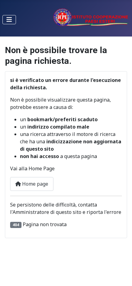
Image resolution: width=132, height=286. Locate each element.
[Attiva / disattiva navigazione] (9, 19)
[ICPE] (91, 16)
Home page (34, 183)
